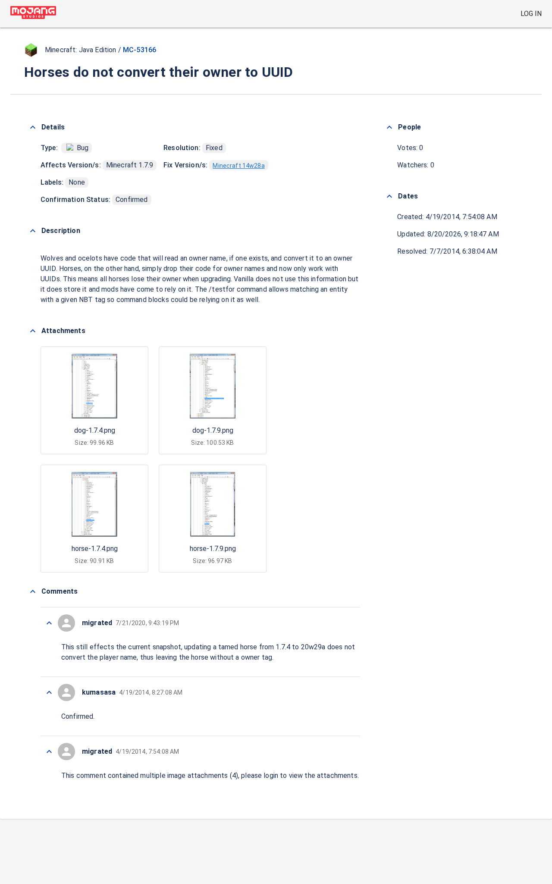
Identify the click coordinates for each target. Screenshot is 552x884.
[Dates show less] (389, 196)
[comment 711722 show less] (49, 692)
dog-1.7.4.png (94, 430)
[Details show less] (32, 127)
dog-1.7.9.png (212, 430)
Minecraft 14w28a (238, 165)
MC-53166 (139, 50)
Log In (531, 13)
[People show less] (389, 127)
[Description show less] (32, 230)
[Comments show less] (32, 591)
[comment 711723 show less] (49, 623)
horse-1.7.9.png (213, 548)
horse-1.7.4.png (95, 548)
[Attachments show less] (32, 331)
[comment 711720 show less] (49, 751)
